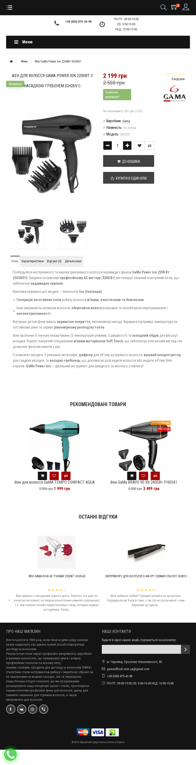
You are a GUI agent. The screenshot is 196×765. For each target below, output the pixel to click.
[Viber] (43, 709)
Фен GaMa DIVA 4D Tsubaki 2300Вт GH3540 (53, 576)
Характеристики (32, 261)
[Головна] (11, 61)
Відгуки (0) (54, 261)
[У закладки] (139, 145)
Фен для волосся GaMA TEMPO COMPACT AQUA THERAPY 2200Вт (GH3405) (53, 484)
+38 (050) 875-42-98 (78, 21)
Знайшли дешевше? (112, 94)
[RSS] (32, 709)
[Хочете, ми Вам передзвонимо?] (10, 754)
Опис (14, 261)
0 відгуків (178, 79)
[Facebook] (10, 709)
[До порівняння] (149, 145)
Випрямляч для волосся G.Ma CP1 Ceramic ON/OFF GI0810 (142, 576)
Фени (24, 61)
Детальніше (73, 261)
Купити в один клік (130, 178)
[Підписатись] (185, 649)
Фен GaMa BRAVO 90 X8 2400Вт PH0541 (142, 482)
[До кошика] (41, 476)
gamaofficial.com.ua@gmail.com (128, 669)
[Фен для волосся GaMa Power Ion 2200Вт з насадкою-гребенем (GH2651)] (31, 231)
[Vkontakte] (21, 709)
